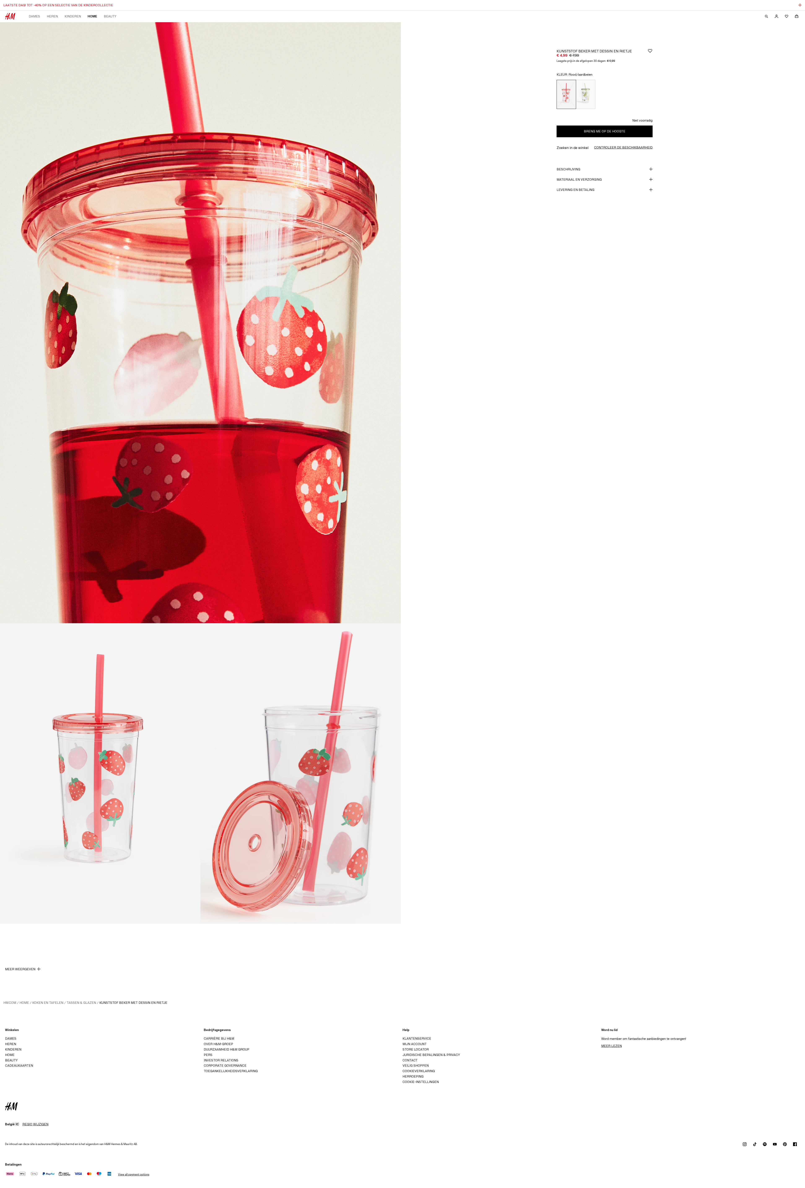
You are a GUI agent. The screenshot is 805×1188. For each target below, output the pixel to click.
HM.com (9, 1002)
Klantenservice (416, 1038)
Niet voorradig (642, 120)
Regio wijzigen (35, 1124)
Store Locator (415, 1049)
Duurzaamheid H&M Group (226, 1049)
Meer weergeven (20, 969)
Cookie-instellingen (420, 1082)
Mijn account (414, 1044)
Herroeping (412, 1076)
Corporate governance (225, 1065)
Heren (52, 16)
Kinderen (73, 16)
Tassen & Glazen (81, 1002)
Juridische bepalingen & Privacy (431, 1055)
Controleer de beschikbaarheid (623, 147)
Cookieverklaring (418, 1071)
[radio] (566, 94)
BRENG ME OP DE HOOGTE (604, 131)
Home (92, 16)
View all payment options (133, 1174)
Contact (410, 1060)
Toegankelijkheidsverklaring (231, 1071)
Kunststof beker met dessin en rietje (133, 1002)
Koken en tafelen (47, 1002)
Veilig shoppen (415, 1065)
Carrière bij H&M (219, 1038)
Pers (208, 1055)
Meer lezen (611, 1046)
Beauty (110, 16)
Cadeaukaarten (19, 1065)
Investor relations (221, 1060)
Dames (34, 16)
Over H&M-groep (218, 1044)
